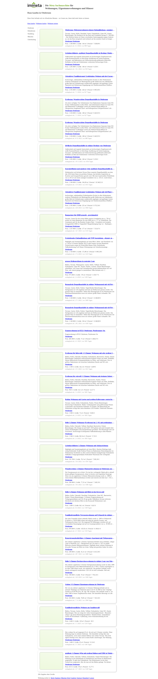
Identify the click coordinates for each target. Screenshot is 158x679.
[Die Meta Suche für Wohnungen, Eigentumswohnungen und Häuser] (35, 5)
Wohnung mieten (53, 23)
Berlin (52, 678)
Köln (68, 678)
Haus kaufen (31, 23)
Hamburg (58, 678)
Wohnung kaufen (41, 23)
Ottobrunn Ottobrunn (72, 41)
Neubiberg (31, 34)
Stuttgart (79, 678)
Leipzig (91, 678)
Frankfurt (73, 678)
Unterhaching (32, 39)
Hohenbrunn (31, 31)
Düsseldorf (85, 678)
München (30, 37)
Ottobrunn (31, 28)
